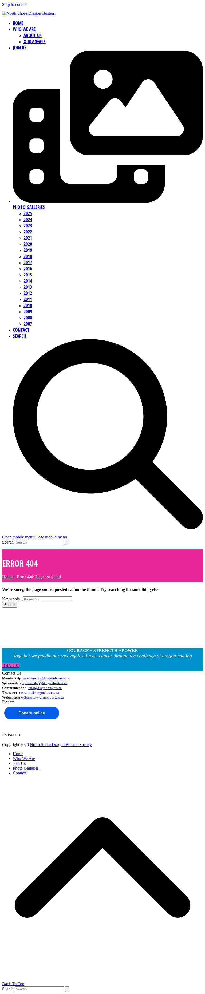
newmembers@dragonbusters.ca (46, 678)
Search (8, 542)
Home (7, 577)
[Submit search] (67, 542)
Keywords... (12, 599)
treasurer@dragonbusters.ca (39, 693)
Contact (19, 773)
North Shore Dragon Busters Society (61, 744)
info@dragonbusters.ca (45, 688)
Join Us (19, 763)
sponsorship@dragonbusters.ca (44, 683)
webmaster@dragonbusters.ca (42, 697)
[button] (34, 537)
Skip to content (14, 4)
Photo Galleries (26, 768)
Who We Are (24, 758)
